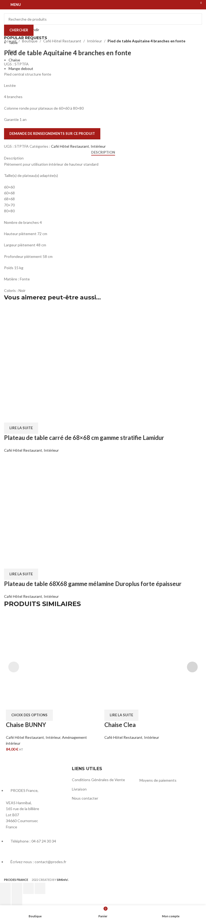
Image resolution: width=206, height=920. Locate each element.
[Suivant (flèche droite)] (17, 899)
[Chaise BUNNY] (54, 662)
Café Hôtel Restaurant (25, 737)
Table (13, 42)
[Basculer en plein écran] (17, 888)
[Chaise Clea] (152, 662)
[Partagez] (28, 888)
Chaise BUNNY (26, 724)
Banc (13, 51)
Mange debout (21, 68)
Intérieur (53, 737)
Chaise (14, 60)
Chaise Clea (120, 724)
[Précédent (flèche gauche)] (5, 899)
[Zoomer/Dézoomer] (5, 888)
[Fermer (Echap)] (40, 888)
